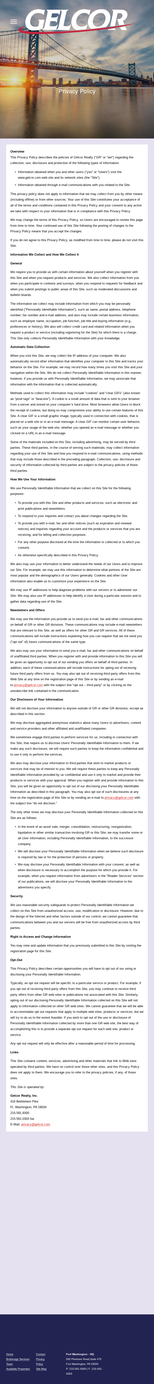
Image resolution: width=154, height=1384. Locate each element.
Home (9, 1354)
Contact (40, 1354)
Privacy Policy (40, 1361)
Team (9, 1363)
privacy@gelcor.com (28, 685)
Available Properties (18, 1368)
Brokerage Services (17, 1359)
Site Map (41, 1368)
